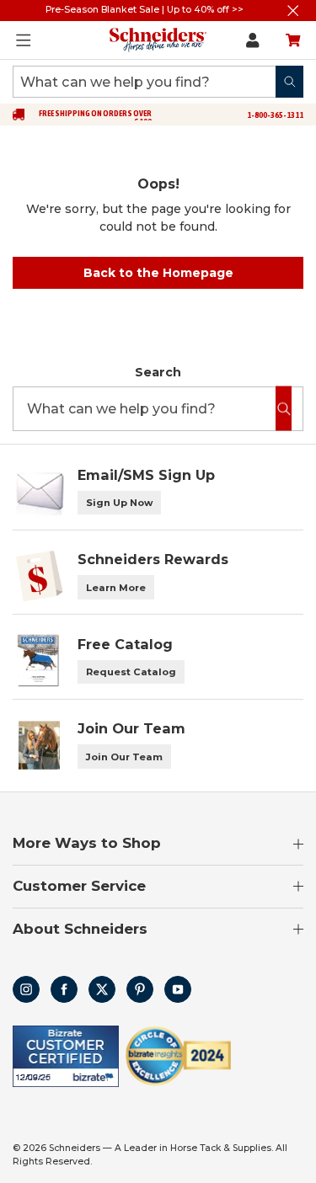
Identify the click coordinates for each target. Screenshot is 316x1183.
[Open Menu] (23, 40)
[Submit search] (289, 82)
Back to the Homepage (158, 272)
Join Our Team (124, 757)
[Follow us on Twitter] (101, 989)
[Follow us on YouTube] (177, 989)
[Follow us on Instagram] (26, 989)
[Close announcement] (292, 10)
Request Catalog (131, 672)
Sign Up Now (119, 503)
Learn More (116, 588)
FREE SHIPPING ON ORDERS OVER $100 (95, 117)
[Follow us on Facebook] (64, 989)
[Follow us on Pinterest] (139, 989)
